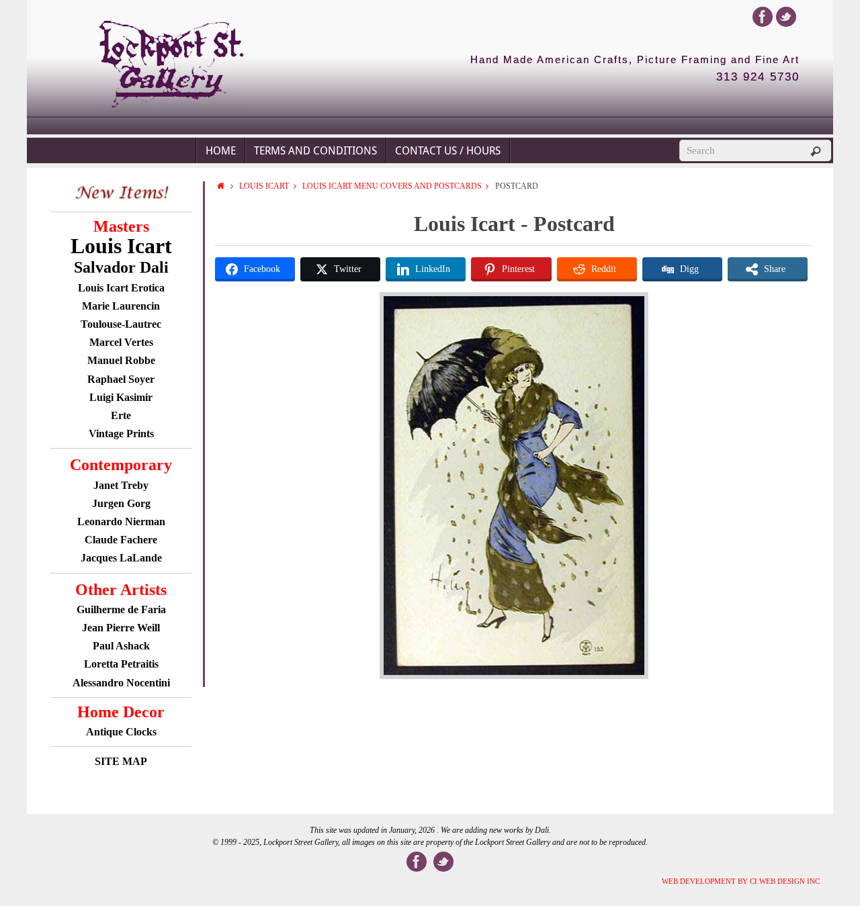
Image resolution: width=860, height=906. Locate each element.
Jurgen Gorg (121, 503)
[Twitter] (786, 17)
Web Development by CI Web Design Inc (741, 881)
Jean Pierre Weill (121, 627)
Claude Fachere (121, 539)
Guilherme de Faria (121, 609)
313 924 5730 (758, 77)
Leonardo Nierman (121, 521)
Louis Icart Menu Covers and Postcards (392, 186)
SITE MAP (121, 761)
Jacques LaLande (121, 557)
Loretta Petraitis (121, 664)
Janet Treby (120, 485)
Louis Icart (264, 186)
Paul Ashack (121, 645)
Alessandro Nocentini (121, 682)
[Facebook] (762, 17)
